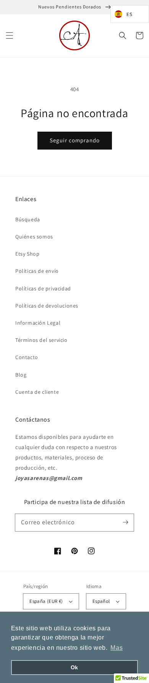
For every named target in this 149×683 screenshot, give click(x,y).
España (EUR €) (46, 601)
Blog (20, 374)
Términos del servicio (41, 340)
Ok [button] (74, 667)
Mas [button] (116, 647)
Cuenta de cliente (37, 391)
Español (101, 601)
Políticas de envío (37, 270)
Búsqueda (27, 219)
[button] (9, 35)
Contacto (26, 357)
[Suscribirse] (125, 522)
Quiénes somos (34, 236)
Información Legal (37, 322)
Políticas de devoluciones (46, 305)
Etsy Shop (27, 253)
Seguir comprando (75, 140)
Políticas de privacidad (43, 288)
